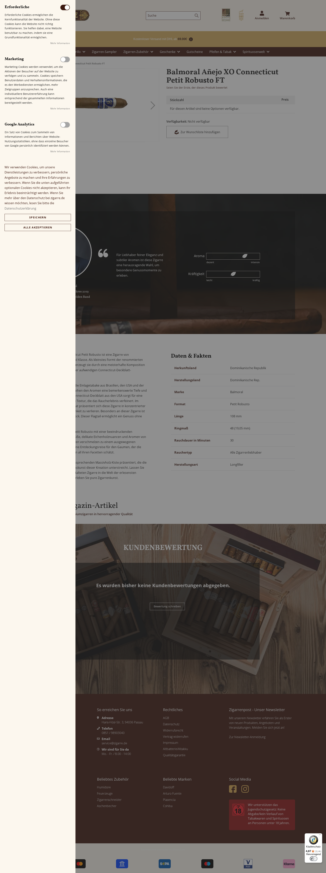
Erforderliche (65, 7)
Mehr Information (60, 43)
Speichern (37, 217)
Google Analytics (65, 125)
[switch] (313, 858)
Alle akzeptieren (37, 227)
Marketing (65, 59)
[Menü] (320, 835)
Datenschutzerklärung (20, 208)
